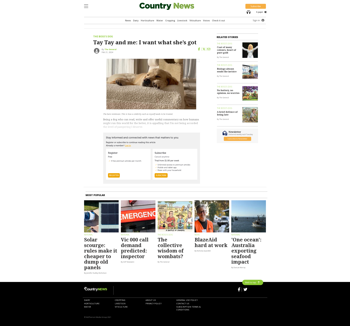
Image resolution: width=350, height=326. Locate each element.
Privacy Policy (153, 303)
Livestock (182, 20)
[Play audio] (248, 12)
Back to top (250, 282)
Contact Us (182, 303)
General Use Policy (187, 300)
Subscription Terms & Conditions (188, 308)
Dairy (136, 20)
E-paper (260, 12)
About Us (151, 300)
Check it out (218, 20)
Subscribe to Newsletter (237, 138)
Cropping (170, 20)
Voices (206, 20)
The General (110, 49)
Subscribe (256, 6)
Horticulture (147, 20)
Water (159, 20)
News (128, 20)
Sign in (256, 20)
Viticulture (195, 20)
